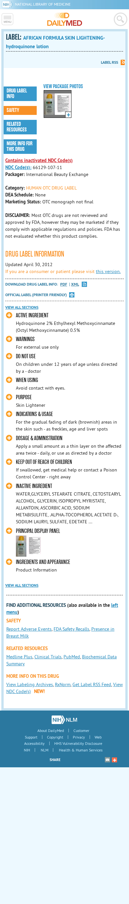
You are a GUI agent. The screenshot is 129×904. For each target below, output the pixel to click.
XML (75, 284)
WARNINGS (25, 339)
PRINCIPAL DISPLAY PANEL (38, 531)
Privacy (79, 737)
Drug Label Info (17, 93)
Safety (13, 110)
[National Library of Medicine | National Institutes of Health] (64, 719)
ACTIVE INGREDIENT (32, 315)
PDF (63, 284)
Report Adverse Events (29, 629)
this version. (108, 271)
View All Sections (21, 307)
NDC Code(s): (18, 167)
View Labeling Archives (29, 684)
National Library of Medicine (42, 4)
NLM (44, 750)
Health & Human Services (81, 750)
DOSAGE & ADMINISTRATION (39, 438)
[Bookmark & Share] (114, 759)
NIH (27, 750)
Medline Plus (19, 657)
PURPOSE (24, 397)
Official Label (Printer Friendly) (36, 294)
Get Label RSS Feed (91, 684)
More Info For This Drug (19, 146)
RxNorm (62, 684)
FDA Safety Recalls (71, 629)
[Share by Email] (107, 759)
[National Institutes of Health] (8, 4)
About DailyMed (50, 730)
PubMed (72, 657)
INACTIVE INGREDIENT (34, 486)
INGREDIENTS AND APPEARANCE (43, 562)
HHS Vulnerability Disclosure (78, 743)
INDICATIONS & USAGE (34, 414)
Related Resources (17, 127)
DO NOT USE (26, 356)
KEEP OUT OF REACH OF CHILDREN (44, 462)
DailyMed (64, 19)
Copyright (55, 737)
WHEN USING (27, 380)
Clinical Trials (48, 657)
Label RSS (109, 62)
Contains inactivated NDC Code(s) (39, 160)
